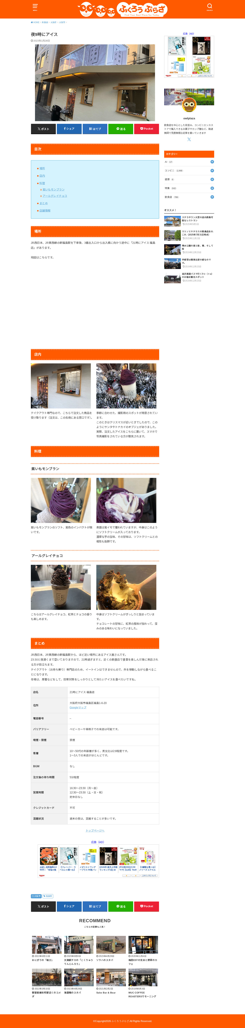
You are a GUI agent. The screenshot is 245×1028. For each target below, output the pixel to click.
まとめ (44, 203)
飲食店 (171, 197)
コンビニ (173, 170)
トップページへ (95, 830)
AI (168, 162)
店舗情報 (45, 210)
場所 (42, 168)
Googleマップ (78, 707)
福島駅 (49, 896)
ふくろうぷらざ (120, 1021)
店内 (42, 175)
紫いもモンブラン (53, 189)
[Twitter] (189, 139)
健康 (169, 179)
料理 (42, 183)
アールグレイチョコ (55, 195)
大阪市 (37, 896)
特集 (170, 188)
